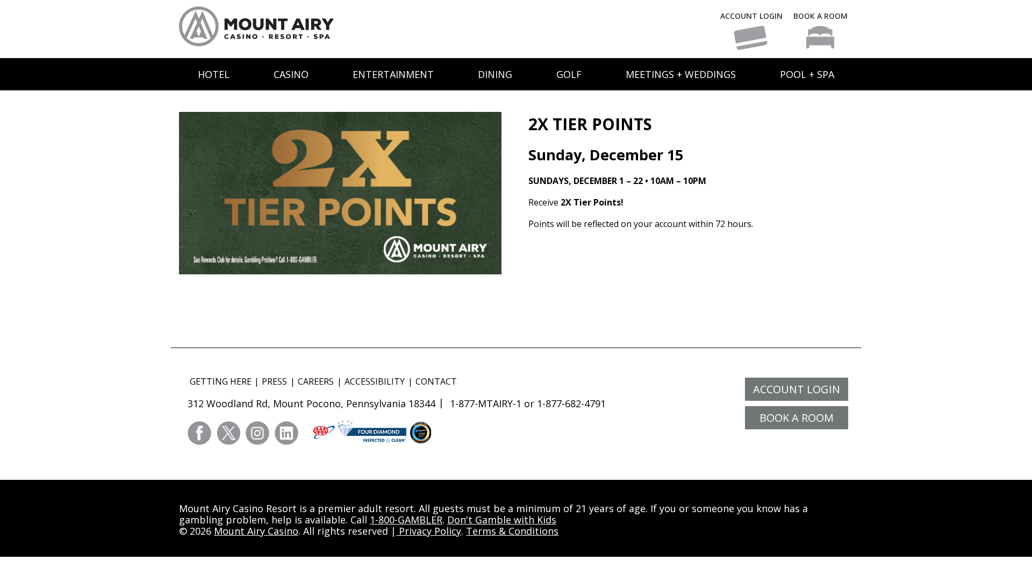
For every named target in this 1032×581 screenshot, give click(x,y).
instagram (257, 433)
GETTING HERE (221, 381)
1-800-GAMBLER (406, 519)
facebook (199, 433)
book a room (796, 417)
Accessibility (375, 381)
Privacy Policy (428, 531)
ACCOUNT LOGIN (751, 16)
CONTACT (436, 381)
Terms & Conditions (512, 531)
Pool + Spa (807, 74)
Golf (569, 74)
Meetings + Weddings (681, 74)
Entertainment (393, 74)
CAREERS (316, 381)
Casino (291, 74)
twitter (228, 433)
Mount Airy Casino (256, 531)
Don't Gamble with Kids (501, 519)
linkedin (286, 433)
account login (796, 389)
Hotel (214, 74)
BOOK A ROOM (820, 16)
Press (274, 381)
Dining (495, 74)
